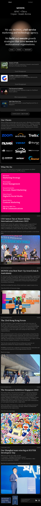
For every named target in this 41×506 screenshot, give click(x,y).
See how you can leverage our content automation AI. (15, 463)
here (2, 233)
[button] (20, 114)
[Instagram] (39, 500)
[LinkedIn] (36, 500)
